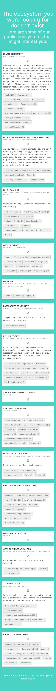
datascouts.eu (28, 678)
